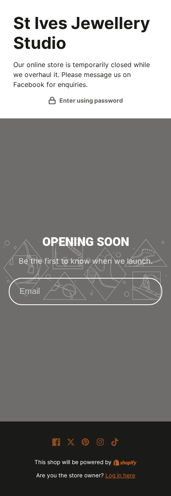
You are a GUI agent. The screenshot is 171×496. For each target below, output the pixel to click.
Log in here (120, 475)
